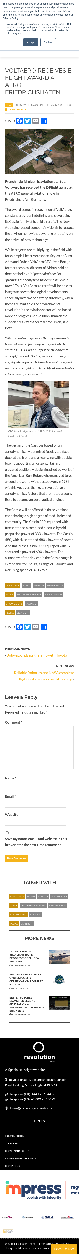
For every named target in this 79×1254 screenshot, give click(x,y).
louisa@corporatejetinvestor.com (32, 1108)
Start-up (39, 586)
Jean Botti (23, 613)
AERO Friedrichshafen (29, 595)
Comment (13, 722)
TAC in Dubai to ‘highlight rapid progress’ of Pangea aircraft (24, 956)
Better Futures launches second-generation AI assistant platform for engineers (26, 1004)
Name (10, 778)
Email (10, 796)
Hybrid (26, 586)
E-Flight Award (53, 595)
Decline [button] (48, 42)
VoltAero (31, 604)
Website (11, 814)
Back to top (64, 1249)
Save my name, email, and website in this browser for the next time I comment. (36, 842)
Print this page (17, 109)
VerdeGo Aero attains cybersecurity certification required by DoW (26, 979)
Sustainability (55, 586)
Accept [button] (30, 42)
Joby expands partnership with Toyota (37, 655)
